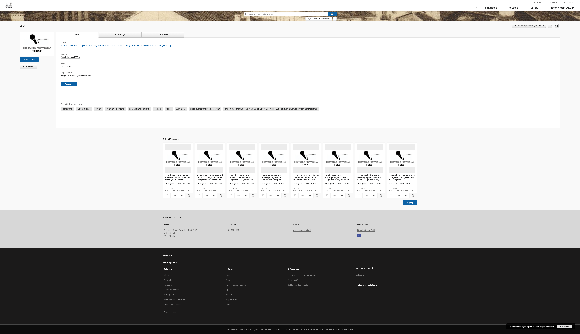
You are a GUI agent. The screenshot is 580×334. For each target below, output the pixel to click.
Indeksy (534, 8)
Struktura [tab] (162, 34)
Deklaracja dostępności (298, 285)
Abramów (180, 109)
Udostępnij (553, 2)
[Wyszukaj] (332, 14)
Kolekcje (513, 8)
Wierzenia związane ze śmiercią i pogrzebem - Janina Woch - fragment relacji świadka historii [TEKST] (272, 177)
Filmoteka (168, 280)
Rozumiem (564, 326)
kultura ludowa (83, 109)
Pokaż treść (29, 59)
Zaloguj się (569, 2)
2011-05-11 (66, 66)
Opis (228, 289)
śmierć (99, 109)
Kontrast (537, 2)
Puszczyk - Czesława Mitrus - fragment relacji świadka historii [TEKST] (402, 177)
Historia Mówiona (171, 289)
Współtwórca (231, 299)
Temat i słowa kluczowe (236, 285)
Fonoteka (168, 285)
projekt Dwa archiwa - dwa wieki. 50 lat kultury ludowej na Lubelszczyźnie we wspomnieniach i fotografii (271, 109)
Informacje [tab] (120, 34)
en (520, 2)
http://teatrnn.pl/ (364, 230)
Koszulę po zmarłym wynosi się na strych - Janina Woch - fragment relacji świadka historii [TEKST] (210, 177)
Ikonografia (169, 294)
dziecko (157, 109)
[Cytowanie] (557, 26)
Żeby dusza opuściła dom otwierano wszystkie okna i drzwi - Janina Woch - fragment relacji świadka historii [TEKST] (178, 177)
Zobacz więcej (170, 312)
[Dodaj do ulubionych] (550, 26)
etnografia (67, 109)
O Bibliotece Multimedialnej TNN (302, 275)
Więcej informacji (547, 326)
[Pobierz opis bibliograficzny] (174, 195)
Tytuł (228, 275)
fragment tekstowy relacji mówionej (77, 76)
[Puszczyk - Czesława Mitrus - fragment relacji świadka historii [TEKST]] (402, 158)
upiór (168, 109)
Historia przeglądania (562, 8)
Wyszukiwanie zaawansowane (319, 19)
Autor (228, 280)
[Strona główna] (475, 8)
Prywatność (293, 280)
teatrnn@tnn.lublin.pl (302, 230)
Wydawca (230, 294)
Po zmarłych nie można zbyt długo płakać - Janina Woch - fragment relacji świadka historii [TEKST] (369, 177)
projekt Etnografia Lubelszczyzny (205, 109)
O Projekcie (491, 8)
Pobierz (29, 66)
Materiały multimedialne (174, 299)
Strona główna (170, 262)
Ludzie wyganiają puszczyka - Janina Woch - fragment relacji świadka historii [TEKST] (337, 177)
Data (228, 304)
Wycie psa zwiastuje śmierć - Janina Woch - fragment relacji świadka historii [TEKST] (306, 177)
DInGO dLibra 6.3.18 (275, 329)
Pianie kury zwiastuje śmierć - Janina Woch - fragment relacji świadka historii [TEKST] (241, 177)
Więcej (410, 202)
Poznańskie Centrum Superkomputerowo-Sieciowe (329, 329)
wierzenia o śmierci (115, 109)
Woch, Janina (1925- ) (70, 57)
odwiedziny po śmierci (139, 109)
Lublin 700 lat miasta (173, 304)
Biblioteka (168, 275)
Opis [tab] (77, 35)
